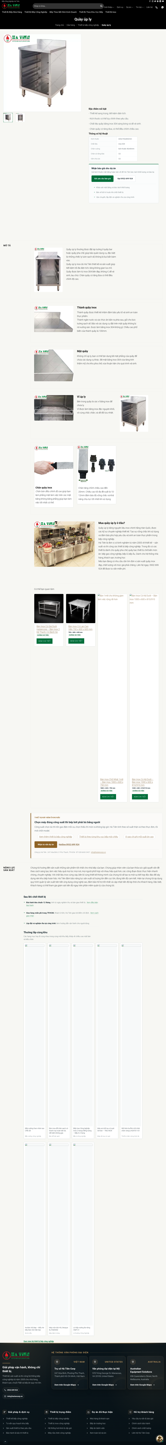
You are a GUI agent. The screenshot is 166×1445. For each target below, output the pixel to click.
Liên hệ (149, 7)
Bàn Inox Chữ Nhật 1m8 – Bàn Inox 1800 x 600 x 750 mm (111, 782)
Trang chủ (59, 25)
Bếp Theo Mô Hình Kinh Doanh (63, 12)
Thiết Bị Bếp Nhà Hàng (12, 12)
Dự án (128, 7)
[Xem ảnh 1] (8, 117)
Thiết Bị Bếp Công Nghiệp (35, 12)
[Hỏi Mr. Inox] (160, 1439)
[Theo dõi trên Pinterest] (157, 1)
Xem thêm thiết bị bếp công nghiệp (55, 836)
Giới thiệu (108, 7)
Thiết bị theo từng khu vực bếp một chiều (98, 836)
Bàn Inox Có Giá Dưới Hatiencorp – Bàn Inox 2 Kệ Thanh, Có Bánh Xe (48, 629)
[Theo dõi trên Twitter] (155, 1)
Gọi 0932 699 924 (125, 179)
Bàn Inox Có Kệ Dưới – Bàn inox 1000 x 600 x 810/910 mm (142, 782)
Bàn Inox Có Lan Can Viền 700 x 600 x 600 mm (80, 627)
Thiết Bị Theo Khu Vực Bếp (91, 12)
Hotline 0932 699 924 (69, 844)
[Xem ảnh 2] (20, 117)
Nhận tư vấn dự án (46, 844)
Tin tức (139, 7)
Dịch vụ (120, 7)
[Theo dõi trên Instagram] (152, 1)
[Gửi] (101, 6)
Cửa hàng (71, 25)
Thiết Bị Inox (110, 12)
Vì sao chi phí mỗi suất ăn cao (139, 836)
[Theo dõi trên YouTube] (163, 1)
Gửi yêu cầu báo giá (102, 179)
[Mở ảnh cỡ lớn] (42, 73)
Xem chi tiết (44, 641)
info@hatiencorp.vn (98, 852)
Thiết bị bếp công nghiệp (88, 25)
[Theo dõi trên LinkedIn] (160, 1)
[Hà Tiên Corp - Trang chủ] (16, 1355)
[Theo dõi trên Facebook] (150, 1)
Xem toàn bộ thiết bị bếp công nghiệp (39, 1341)
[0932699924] (157, 7)
